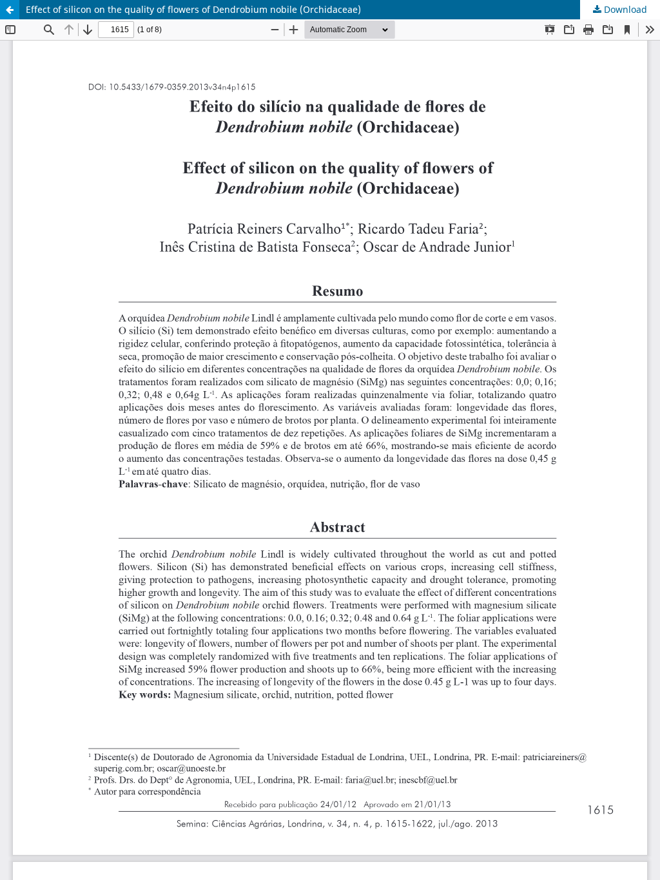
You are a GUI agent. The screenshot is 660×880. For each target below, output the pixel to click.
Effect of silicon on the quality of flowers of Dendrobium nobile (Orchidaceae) (193, 9)
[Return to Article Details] (9, 9)
